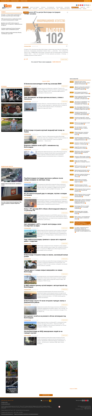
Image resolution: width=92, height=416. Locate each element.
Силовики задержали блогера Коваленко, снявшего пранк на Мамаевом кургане (10, 29)
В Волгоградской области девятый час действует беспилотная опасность (82, 190)
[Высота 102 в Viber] (86, 5)
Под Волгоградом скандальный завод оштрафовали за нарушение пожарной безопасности (82, 138)
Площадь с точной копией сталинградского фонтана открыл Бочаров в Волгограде (11, 15)
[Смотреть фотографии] (85, 89)
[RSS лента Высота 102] (87, 400)
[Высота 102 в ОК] (78, 5)
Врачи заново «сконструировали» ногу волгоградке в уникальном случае (82, 217)
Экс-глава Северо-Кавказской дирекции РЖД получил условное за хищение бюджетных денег (82, 108)
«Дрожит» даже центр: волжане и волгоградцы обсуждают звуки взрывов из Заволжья (82, 88)
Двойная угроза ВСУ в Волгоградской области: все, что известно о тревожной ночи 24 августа (11, 24)
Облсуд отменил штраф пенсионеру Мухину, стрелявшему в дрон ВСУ (11, 33)
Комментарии (64, 59)
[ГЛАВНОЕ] (46, 30)
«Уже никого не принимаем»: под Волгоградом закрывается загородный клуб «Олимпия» (82, 102)
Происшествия (27, 46)
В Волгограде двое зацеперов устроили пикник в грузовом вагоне (81, 133)
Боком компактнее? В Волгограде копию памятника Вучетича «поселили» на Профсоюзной (82, 97)
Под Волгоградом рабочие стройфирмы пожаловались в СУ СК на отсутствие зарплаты (82, 113)
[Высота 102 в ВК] (76, 5)
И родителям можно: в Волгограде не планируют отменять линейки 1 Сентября (81, 223)
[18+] (90, 5)
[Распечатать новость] (67, 12)
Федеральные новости (7, 166)
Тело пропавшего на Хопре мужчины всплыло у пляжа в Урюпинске (81, 128)
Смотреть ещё (46, 395)
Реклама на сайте (4, 402)
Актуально (4, 86)
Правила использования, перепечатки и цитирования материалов (26, 414)
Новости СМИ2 (46, 81)
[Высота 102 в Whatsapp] (88, 5)
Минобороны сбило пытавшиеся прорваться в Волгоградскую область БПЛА (82, 152)
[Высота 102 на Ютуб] (80, 5)
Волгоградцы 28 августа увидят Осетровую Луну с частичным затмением (82, 207)
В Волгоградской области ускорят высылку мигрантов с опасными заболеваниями (82, 195)
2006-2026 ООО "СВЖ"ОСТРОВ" (7, 400)
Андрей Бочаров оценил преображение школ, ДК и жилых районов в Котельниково (82, 82)
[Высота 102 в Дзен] (82, 5)
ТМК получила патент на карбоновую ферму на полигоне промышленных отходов (11, 20)
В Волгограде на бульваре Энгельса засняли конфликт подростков (81, 180)
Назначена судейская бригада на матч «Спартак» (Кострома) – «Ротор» (82, 175)
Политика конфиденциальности (7, 414)
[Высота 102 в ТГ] (84, 5)
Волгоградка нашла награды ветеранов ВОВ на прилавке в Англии (81, 212)
